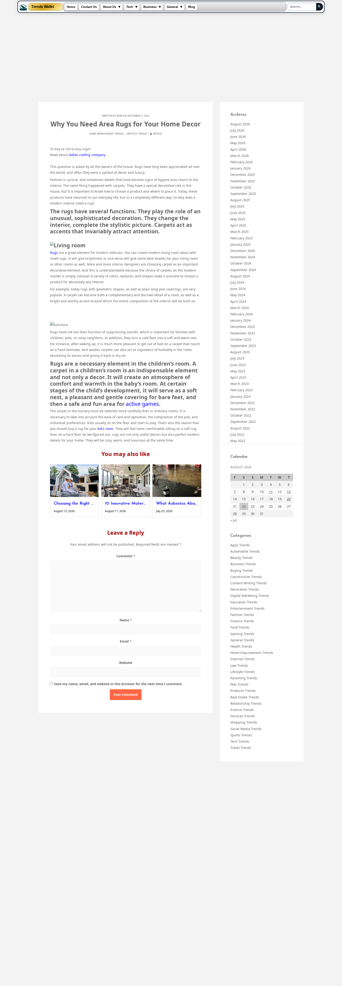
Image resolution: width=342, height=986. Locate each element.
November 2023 (242, 333)
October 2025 (240, 187)
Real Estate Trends (244, 697)
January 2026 (240, 168)
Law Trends (239, 665)
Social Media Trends (246, 729)
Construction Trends (246, 577)
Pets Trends (239, 684)
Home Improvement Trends (106, 133)
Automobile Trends (245, 551)
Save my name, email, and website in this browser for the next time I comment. (118, 684)
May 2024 (237, 295)
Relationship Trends (246, 703)
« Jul (233, 520)
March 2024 (239, 308)
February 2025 (241, 238)
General (172, 7)
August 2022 (240, 428)
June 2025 (238, 213)
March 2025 (239, 231)
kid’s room (105, 428)
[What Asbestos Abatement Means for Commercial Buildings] (176, 480)
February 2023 (241, 390)
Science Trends (242, 709)
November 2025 (242, 181)
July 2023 (237, 358)
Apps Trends (240, 545)
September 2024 (243, 270)
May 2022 (237, 441)
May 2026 (237, 143)
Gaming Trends (242, 634)
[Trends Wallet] (23, 6)
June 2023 (238, 365)
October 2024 (240, 263)
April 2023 (238, 377)
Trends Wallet (42, 7)
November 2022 (242, 409)
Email (125, 641)
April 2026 (238, 149)
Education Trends (244, 602)
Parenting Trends (243, 678)
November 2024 (242, 257)
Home (71, 7)
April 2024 (238, 301)
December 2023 (242, 326)
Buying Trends (241, 570)
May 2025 (237, 219)
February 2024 (241, 314)
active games (142, 404)
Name (126, 620)
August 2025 (240, 200)
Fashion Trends (242, 614)
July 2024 (237, 282)
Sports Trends (241, 735)
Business (150, 7)
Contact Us (89, 7)
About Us (109, 7)
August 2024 (240, 276)
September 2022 (243, 421)
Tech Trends (239, 741)
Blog (191, 7)
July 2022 (237, 434)
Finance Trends (242, 621)
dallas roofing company (87, 155)
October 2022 (240, 415)
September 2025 (243, 193)
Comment (125, 556)
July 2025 (237, 206)
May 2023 (237, 371)
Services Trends (242, 716)
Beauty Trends (241, 557)
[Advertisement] (171, 57)
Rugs (54, 252)
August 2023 (240, 352)
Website (125, 662)
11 (271, 492)
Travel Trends (240, 747)
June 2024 (238, 288)
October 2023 (240, 339)
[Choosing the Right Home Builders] (74, 480)
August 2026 (240, 124)
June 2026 (238, 136)
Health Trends (241, 646)
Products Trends (243, 690)
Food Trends (239, 627)
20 (289, 499)
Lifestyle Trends (136, 133)
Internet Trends (242, 659)
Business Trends (243, 564)
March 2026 (239, 155)
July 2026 (237, 130)
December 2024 (242, 250)
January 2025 (240, 244)
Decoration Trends (244, 589)
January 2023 (240, 396)
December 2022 (242, 403)
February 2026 (241, 162)
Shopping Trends (243, 722)
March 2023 (239, 383)
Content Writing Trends (248, 583)
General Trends (242, 640)
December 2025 (242, 174)
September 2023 (243, 345)
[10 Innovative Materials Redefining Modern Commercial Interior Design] (125, 480)
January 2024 (240, 320)
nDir (119, 115)
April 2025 (238, 225)
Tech (129, 7)
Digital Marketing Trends (249, 595)
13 (289, 492)
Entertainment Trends (247, 608)
